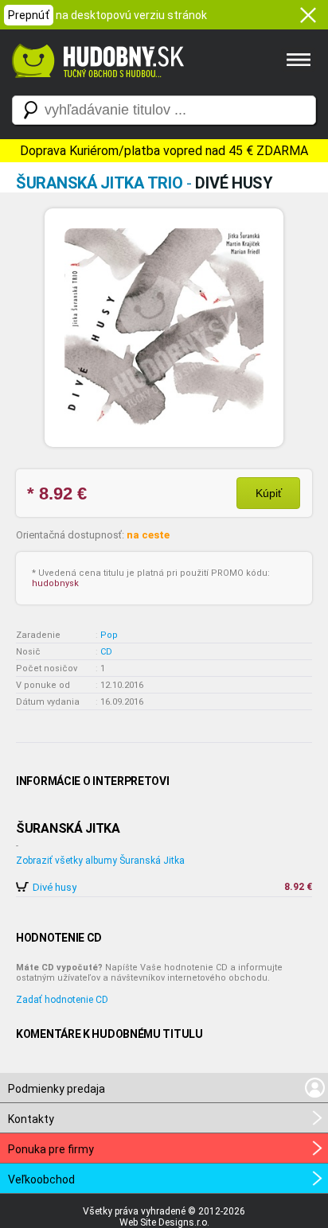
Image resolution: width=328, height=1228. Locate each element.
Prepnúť (28, 15)
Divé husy (54, 887)
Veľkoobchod (41, 1179)
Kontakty (31, 1119)
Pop (109, 635)
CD (106, 652)
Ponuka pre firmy (51, 1149)
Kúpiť (269, 493)
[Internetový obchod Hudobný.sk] (95, 85)
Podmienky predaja (56, 1088)
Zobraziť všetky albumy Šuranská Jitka (100, 860)
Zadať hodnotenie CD (62, 999)
